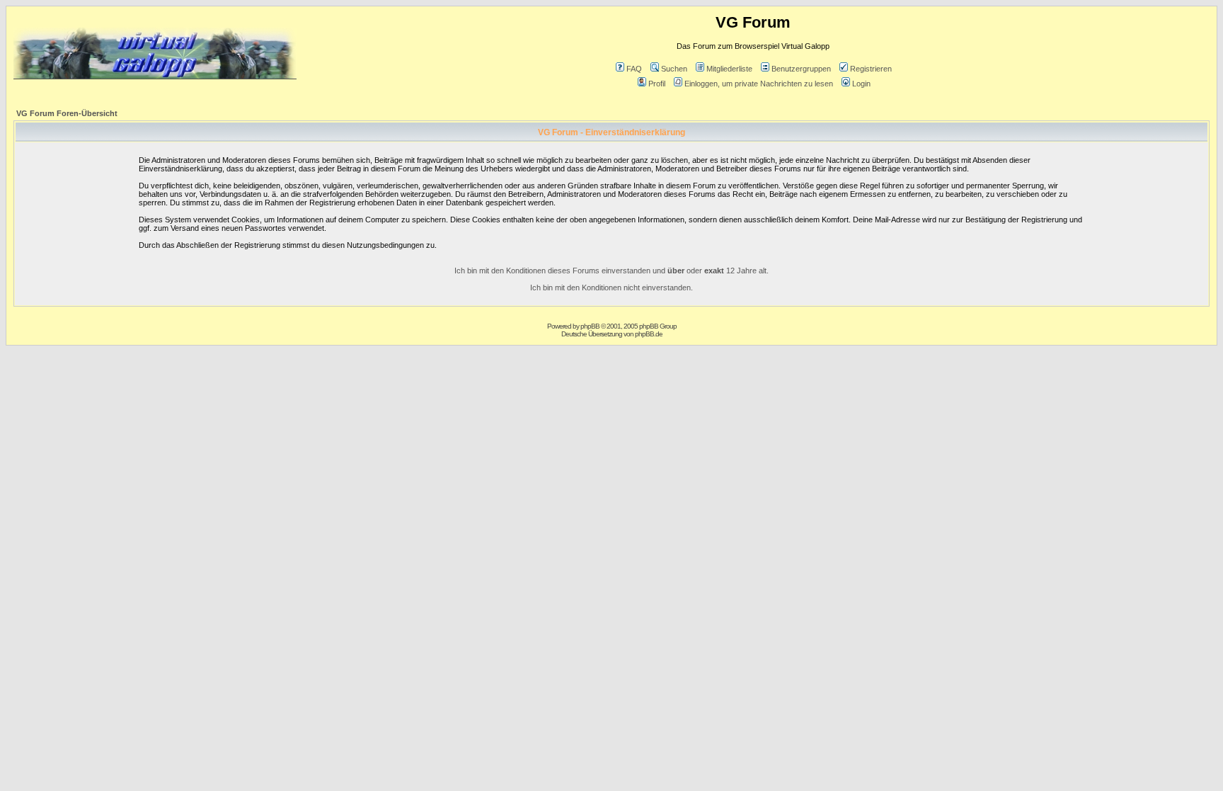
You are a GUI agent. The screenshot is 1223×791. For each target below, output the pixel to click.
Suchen (674, 68)
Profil (656, 83)
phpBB (589, 326)
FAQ (634, 68)
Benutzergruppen (801, 68)
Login (861, 83)
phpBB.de (648, 334)
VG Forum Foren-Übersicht (66, 113)
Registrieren (871, 68)
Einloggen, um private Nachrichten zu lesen (758, 83)
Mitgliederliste (729, 68)
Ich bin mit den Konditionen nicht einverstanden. (611, 287)
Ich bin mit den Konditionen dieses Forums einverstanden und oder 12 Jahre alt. (611, 270)
